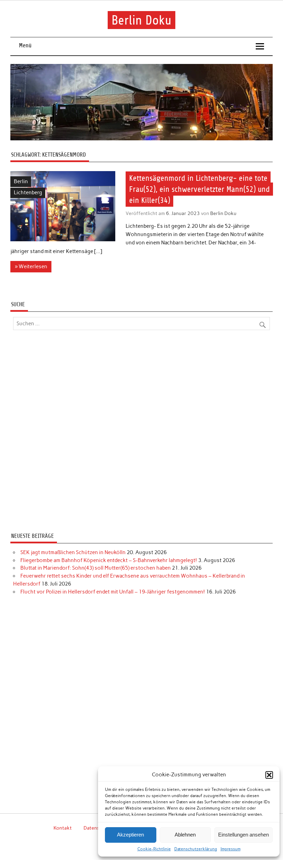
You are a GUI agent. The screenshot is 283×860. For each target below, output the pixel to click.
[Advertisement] (141, 432)
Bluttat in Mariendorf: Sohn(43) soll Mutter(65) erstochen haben (95, 568)
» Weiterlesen (31, 266)
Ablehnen (185, 835)
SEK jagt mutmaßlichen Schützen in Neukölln (73, 552)
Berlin (21, 181)
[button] (269, 775)
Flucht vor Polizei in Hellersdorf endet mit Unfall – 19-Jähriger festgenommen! (112, 592)
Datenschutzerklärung (195, 849)
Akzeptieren (130, 835)
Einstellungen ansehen (243, 835)
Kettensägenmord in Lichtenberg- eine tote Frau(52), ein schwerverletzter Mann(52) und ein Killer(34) (199, 189)
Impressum (231, 849)
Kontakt (62, 828)
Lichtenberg (28, 192)
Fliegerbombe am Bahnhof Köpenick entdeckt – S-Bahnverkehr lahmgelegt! (108, 560)
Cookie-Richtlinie (154, 849)
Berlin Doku (141, 20)
